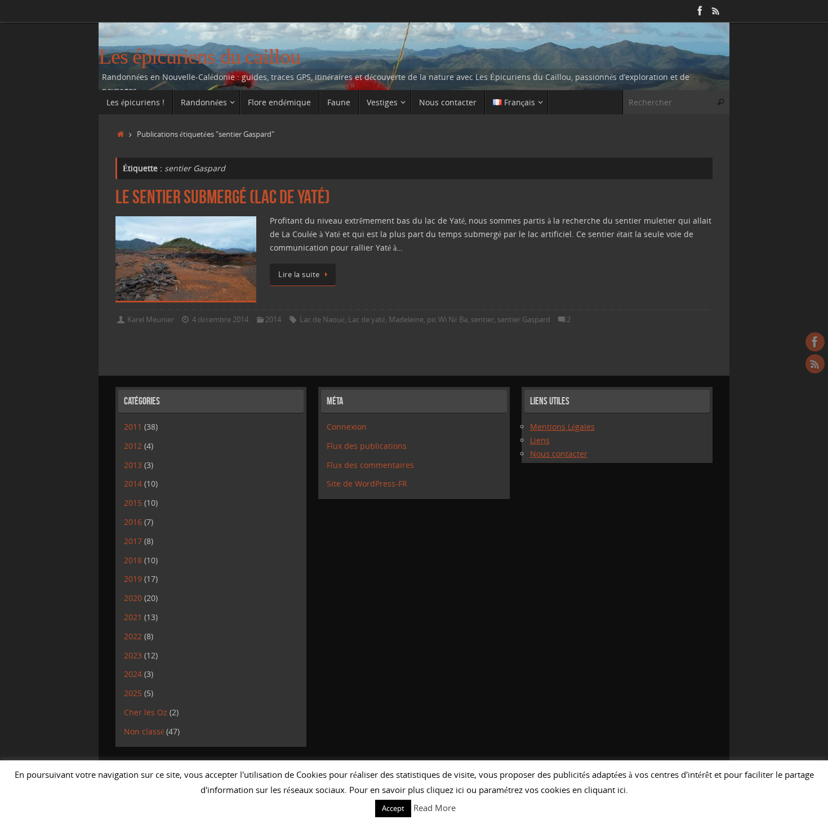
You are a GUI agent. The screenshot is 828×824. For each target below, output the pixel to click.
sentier (482, 319)
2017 (133, 541)
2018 (133, 560)
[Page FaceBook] (700, 11)
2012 (133, 445)
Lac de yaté (366, 319)
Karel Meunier (150, 319)
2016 (133, 521)
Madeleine (406, 319)
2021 (133, 617)
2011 (133, 426)
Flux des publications (367, 445)
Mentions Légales (562, 426)
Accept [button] (393, 808)
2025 (133, 693)
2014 (273, 319)
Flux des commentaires (370, 465)
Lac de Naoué (322, 319)
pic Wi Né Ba (447, 319)
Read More (434, 807)
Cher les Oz (145, 712)
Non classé (144, 731)
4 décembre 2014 (220, 319)
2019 (133, 578)
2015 (133, 502)
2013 (133, 465)
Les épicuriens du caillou (199, 56)
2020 (133, 598)
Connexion (347, 426)
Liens (540, 440)
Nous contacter (558, 453)
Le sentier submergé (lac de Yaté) (222, 196)
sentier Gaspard (523, 319)
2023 (133, 655)
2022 (133, 636)
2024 (133, 674)
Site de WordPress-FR (367, 483)
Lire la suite (299, 274)
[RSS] (716, 11)
